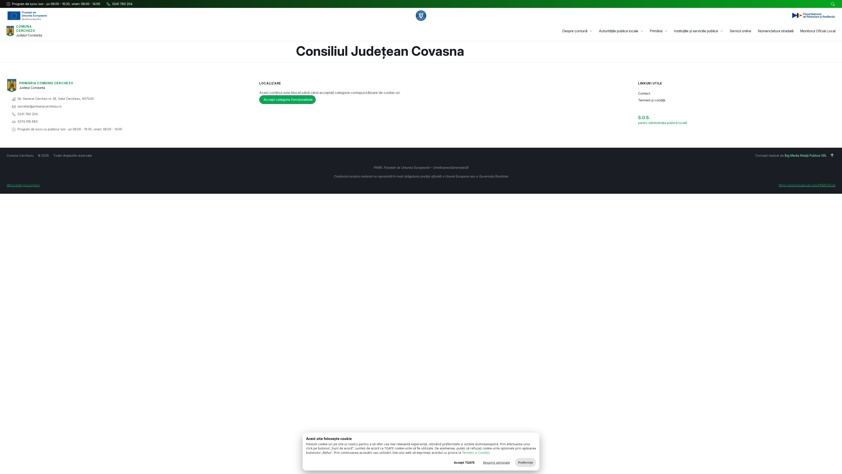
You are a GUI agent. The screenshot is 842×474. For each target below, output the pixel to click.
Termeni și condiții (651, 100)
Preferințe (525, 462)
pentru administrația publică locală (662, 123)
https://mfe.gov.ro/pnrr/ (23, 185)
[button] (832, 4)
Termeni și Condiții (476, 453)
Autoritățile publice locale (618, 31)
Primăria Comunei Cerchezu (46, 83)
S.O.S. (644, 117)
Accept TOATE (464, 462)
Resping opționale (496, 462)
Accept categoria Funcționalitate (288, 99)
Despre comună (574, 31)
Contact (644, 93)
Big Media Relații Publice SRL (806, 155)
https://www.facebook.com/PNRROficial (807, 185)
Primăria (656, 31)
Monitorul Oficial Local (817, 31)
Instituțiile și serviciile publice (696, 31)
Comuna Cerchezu (25, 29)
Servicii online (740, 31)
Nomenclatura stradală (776, 31)
